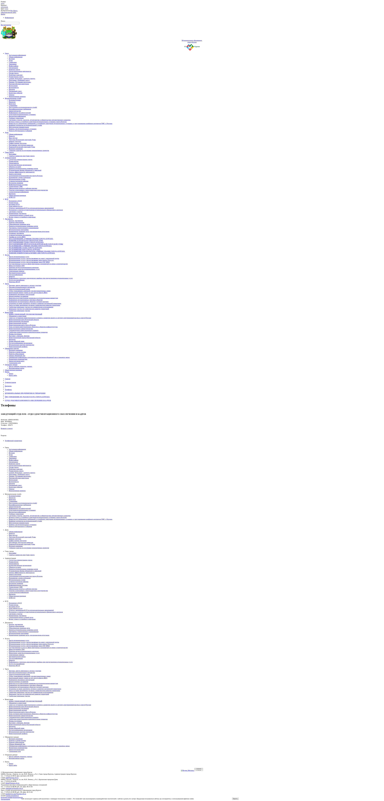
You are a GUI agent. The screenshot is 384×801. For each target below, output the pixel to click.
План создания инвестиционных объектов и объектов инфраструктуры (33, 327)
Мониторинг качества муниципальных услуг (24, 269)
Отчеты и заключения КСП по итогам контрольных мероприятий (31, 208)
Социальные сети (15, 363)
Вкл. (12, 10)
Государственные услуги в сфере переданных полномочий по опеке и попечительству (38, 264)
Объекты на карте (15, 167)
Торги (7, 283)
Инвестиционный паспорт (18, 323)
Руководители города (16, 77)
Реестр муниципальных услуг (19, 257)
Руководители (13, 161)
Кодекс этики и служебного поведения (22, 217)
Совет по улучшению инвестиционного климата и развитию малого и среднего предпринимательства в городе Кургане (50, 318)
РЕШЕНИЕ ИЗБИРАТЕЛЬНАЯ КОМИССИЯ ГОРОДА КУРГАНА (32, 253)
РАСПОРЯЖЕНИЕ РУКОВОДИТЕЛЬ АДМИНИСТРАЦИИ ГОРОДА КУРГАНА (37, 251)
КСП (6, 199)
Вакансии (12, 102)
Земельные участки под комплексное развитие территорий (29, 309)
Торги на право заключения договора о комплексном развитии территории (34, 305)
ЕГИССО (12, 197)
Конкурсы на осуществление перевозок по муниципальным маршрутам (33, 298)
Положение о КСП (15, 201)
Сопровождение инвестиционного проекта (23, 330)
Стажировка (13, 105)
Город (7, 53)
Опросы (11, 95)
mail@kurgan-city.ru (12, 778)
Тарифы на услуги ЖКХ (17, 237)
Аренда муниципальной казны (19, 289)
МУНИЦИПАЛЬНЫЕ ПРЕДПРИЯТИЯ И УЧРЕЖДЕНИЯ (25, 393)
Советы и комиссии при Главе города (21, 156)
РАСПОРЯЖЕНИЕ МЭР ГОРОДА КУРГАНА (24, 249)
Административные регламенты (20, 235)
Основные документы (16, 233)
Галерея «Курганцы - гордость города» (22, 78)
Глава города (9, 152)
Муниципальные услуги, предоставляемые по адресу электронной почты (34, 258)
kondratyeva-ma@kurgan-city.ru (16, 794)
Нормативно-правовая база (18, 359)
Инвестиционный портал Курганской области (24, 337)
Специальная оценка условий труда (21, 215)
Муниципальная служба (13, 98)
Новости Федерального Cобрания (20, 131)
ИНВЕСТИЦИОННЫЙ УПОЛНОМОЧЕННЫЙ (25, 314)
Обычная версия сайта (8, 12)
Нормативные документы (17, 213)
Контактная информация (17, 116)
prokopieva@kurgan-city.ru (14, 788)
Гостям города (13, 73)
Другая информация (16, 274)
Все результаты (6, 25)
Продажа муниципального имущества (22, 287)
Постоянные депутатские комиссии (21, 145)
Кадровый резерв (15, 100)
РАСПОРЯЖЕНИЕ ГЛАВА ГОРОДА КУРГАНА (25, 248)
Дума (6, 132)
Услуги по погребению (16, 280)
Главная (7, 379)
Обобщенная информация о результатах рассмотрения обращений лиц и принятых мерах (39, 357)
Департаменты (14, 163)
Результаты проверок (16, 183)
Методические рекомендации (19, 127)
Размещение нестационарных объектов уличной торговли (28, 301)
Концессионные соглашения (18, 296)
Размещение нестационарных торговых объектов (25, 300)
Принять (235, 799)
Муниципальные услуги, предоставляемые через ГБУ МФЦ (29, 262)
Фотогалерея (13, 86)
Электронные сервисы (16, 271)
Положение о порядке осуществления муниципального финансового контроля (36, 210)
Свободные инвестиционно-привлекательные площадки (28, 332)
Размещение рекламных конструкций (21, 294)
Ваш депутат (13, 138)
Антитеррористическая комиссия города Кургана (25, 176)
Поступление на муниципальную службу (23, 107)
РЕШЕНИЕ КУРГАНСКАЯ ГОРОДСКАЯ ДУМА (26, 240)
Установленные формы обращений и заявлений (25, 170)
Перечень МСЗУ (14, 282)
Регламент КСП (14, 204)
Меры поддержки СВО (17, 266)
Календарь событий (15, 93)
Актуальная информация (17, 55)
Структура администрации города (20, 159)
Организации (13, 68)
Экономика (12, 64)
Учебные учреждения (16, 118)
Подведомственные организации (20, 165)
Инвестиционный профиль (18, 346)
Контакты (12, 194)
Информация (9, 17)
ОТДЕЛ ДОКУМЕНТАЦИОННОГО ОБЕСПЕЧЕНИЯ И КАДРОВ (28, 400)
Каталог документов (16, 221)
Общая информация (15, 57)
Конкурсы (12, 104)
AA (2, 7)
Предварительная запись (17, 273)
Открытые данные (11, 364)
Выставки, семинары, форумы (19, 336)
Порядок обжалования (16, 222)
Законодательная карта (16, 361)
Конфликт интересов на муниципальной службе (25, 125)
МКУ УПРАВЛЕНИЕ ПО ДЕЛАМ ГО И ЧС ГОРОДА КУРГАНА (27, 397)
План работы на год (15, 206)
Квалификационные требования (20, 109)
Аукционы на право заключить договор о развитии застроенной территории (35, 303)
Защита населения (15, 174)
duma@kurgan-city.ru (12, 783)
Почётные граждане (15, 75)
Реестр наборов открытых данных (20, 366)
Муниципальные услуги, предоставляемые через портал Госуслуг (31, 260)
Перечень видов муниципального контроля (23, 267)
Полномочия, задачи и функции (20, 177)
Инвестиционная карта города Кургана (22, 325)
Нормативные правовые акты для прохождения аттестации (29, 231)
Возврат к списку (7, 428)
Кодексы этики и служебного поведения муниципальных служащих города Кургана (38, 122)
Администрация (10, 158)
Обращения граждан (12, 348)
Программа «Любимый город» (19, 80)
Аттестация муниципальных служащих (22, 114)
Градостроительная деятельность (20, 71)
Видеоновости (14, 87)
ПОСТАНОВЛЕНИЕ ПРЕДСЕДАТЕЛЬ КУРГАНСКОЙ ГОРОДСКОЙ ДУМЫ (36, 244)
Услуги (7, 255)
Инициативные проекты (17, 96)
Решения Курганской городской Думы (22, 147)
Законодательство (15, 111)
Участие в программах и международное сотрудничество (28, 190)
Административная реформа (18, 181)
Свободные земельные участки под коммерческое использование (31, 307)
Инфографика (13, 66)
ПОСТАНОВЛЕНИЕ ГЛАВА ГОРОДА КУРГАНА (26, 242)
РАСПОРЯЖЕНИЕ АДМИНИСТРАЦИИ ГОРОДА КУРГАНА (30, 246)
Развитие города (14, 69)
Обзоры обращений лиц (17, 355)
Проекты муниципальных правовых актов (23, 168)
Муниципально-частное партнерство (21, 345)
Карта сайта (13, 375)
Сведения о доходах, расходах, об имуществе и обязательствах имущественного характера (39, 120)
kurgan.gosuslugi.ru (12, 796)
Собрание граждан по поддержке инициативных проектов (29, 150)
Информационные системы (18, 185)
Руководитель (13, 203)
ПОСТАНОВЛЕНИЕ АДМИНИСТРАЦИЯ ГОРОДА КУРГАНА (31, 239)
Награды (12, 89)
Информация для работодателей (20, 113)
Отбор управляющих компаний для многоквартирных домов (29, 291)
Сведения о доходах (15, 212)
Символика (13, 62)
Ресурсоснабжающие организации (20, 343)
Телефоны (8, 389)
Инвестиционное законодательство (21, 328)
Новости (12, 136)
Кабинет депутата (15, 141)
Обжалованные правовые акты (19, 224)
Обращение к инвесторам (17, 316)
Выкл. (16, 10)
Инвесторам (9, 312)
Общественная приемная (17, 195)
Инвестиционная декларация (19, 321)
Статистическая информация (19, 192)
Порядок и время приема (17, 352)
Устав (11, 60)
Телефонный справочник (13, 441)
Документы (9, 219)
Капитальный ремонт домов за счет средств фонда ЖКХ (28, 292)
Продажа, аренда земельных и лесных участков (25, 285)
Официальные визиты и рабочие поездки (23, 188)
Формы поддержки (15, 334)
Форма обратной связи (16, 341)
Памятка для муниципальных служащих (22, 129)
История (12, 59)
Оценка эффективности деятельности (21, 172)
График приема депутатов (17, 143)
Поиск (7, 372)
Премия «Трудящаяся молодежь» (20, 82)
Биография (12, 154)
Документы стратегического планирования (23, 228)
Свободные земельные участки (19, 310)
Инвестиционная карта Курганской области (24, 319)
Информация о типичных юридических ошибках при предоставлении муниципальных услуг (41, 278)
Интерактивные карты (16, 368)
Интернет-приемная (15, 149)
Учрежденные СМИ (15, 186)
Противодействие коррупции (19, 84)
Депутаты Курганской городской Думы (22, 140)
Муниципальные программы (19, 230)
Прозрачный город (15, 91)
